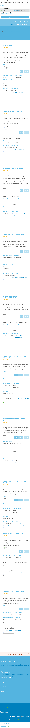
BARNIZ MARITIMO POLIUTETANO (13, 234)
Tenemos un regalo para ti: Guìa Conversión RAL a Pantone (13, 685)
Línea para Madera (7, 33)
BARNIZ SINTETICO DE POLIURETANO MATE (14, 419)
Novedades (6, 34)
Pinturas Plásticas (7, 36)
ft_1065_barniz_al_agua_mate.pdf (18, 149)
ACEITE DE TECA (8, 45)
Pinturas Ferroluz (4, 664)
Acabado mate (8, 37)
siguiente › (16, 648)
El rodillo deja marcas (5, 686)
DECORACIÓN (11, 24)
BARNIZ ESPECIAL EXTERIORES (13, 168)
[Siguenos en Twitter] (25, 716)
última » (22, 648)
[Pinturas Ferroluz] (7, 13)
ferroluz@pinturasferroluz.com (7, 677)
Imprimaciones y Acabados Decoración (12, 31)
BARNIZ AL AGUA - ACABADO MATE (14, 111)
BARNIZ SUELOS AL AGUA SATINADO (14, 591)
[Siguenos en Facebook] (15, 716)
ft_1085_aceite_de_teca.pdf (17, 92)
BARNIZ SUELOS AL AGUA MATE (13, 533)
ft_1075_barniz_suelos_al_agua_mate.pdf (19, 572)
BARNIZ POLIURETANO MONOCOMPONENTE (10, 296)
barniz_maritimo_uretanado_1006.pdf (19, 277)
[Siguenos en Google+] (23, 718)
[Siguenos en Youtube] (13, 718)
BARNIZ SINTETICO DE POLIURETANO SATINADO (14, 482)
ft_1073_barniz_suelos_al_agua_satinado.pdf (12, 630)
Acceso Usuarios (17, 10)
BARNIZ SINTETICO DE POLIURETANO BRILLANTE (14, 357)
